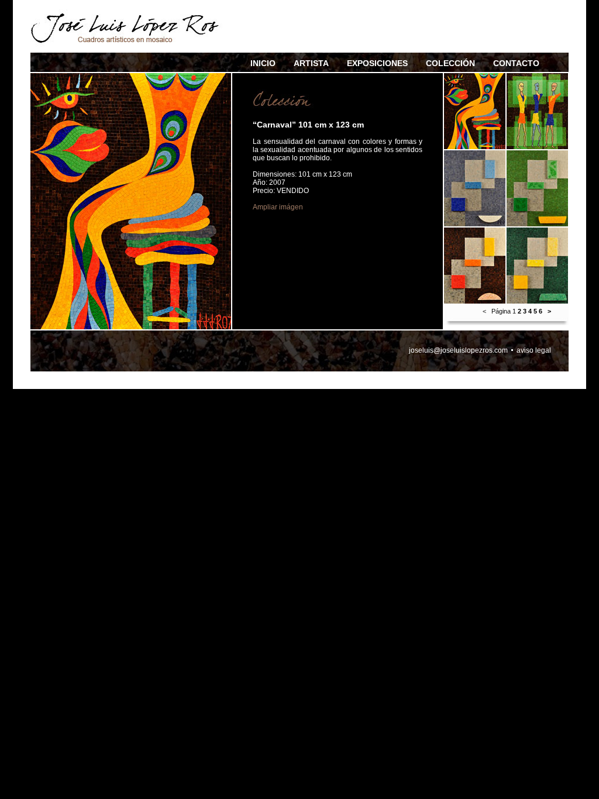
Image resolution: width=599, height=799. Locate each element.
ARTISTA (311, 63)
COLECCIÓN (450, 63)
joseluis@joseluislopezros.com (458, 350)
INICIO (263, 63)
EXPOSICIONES (377, 63)
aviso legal (534, 350)
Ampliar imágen (278, 207)
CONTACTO (516, 63)
